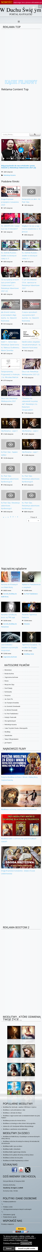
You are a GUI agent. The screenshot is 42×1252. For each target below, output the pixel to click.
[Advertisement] (21, 50)
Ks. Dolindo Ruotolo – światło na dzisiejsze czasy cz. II (9, 256)
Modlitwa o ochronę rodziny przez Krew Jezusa (19, 809)
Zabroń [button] (9, 1248)
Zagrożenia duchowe (10, 657)
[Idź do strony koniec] (17, 517)
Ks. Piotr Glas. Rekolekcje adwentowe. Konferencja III (31, 479)
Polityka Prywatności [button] (11, 1243)
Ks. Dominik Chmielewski (12, 706)
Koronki (5, 594)
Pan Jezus (7, 695)
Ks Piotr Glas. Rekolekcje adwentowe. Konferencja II (10, 506)
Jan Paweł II (8, 743)
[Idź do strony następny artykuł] (15, 517)
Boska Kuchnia (9, 674)
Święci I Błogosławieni (11, 739)
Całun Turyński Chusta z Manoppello (16, 728)
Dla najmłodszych (10, 721)
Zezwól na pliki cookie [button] (26, 1248)
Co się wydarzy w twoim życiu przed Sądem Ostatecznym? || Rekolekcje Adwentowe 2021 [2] (10, 285)
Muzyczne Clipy (9, 684)
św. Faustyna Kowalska (11, 703)
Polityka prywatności (9, 1202)
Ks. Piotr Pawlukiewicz (11, 714)
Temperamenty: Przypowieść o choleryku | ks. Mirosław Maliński (10, 374)
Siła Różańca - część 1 (30, 452)
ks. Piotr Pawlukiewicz (31, 594)
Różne (6, 681)
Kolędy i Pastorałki (10, 717)
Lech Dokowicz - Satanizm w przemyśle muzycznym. (9, 647)
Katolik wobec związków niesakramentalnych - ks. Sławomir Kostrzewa (31, 345)
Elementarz (8, 670)
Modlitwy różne (29, 654)
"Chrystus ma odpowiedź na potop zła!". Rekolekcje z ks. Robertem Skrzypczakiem (30, 404)
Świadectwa (8, 735)
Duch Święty (8, 688)
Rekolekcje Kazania (10, 175)
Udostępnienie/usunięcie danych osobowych (17, 1209)
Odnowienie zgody (9, 1215)
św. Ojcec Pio (8, 699)
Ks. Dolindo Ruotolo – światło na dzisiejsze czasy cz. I (30, 256)
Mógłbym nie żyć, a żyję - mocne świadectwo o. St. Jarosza (31, 229)
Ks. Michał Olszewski (10, 710)
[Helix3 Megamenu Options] (19, 21)
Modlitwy (7, 732)
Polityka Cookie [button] (21, 1240)
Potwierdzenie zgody (9, 1217)
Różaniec (27, 624)
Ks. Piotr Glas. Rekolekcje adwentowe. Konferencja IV (10, 479)
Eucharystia (8, 692)
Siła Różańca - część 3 (9, 431)
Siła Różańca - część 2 (30, 431)
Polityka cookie (8, 1207)
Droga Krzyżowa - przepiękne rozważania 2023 (10, 202)
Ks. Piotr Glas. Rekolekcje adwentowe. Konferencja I (31, 506)
